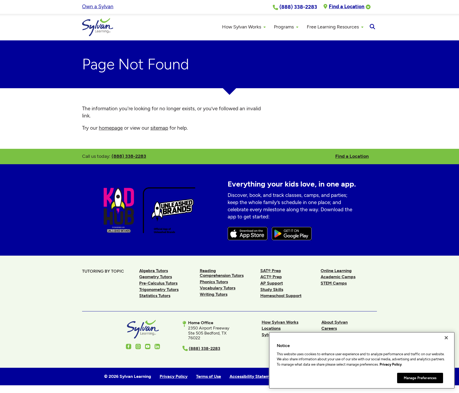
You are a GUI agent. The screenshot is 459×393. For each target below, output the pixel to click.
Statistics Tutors (154, 295)
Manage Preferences (420, 378)
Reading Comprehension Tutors (222, 273)
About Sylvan (334, 322)
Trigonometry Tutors (158, 289)
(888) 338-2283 (129, 156)
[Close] (446, 338)
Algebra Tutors (153, 270)
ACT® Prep (271, 276)
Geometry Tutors (155, 276)
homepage (111, 128)
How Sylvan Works (280, 322)
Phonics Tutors (214, 281)
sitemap (159, 128)
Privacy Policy (391, 364)
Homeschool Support (280, 295)
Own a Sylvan (97, 6)
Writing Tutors (213, 294)
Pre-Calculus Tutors (158, 283)
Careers (329, 328)
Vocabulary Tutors (217, 287)
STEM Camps (334, 283)
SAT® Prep (270, 270)
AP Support (271, 283)
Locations (271, 328)
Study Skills (271, 289)
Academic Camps (338, 276)
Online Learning (336, 270)
